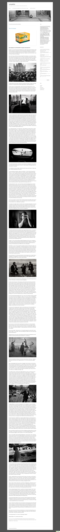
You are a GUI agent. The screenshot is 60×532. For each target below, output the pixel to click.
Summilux (44, 41)
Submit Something (32, 8)
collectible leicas (44, 27)
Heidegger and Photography (44, 29)
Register (41, 85)
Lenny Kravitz (46, 38)
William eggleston (42, 44)
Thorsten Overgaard (44, 42)
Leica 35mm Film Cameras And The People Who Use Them (20, 8)
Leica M (45, 32)
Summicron (41, 41)
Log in (41, 86)
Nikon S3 (44, 39)
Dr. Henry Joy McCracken (43, 28)
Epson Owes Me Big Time (43, 73)
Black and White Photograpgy (31, 519)
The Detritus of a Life (42, 51)
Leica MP (42, 36)
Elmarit (48, 28)
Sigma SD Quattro (43, 40)
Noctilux (47, 39)
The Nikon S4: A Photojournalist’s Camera (45, 56)
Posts (10, 8)
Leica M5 (47, 34)
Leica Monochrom (48, 35)
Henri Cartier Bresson (44, 30)
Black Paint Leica (48, 26)
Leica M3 (46, 33)
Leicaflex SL (44, 31)
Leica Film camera (30, 518)
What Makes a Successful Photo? (44, 60)
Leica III (47, 31)
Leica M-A (49, 32)
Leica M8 (45, 35)
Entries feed (41, 87)
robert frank (42, 39)
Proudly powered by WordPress (13, 528)
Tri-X (12, 520)
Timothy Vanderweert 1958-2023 (44, 52)
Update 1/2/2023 (42, 55)
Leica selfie (42, 38)
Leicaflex (41, 31)
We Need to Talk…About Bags (44, 71)
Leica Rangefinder (44, 37)
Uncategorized (15, 519)
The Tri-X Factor (12, 28)
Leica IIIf (49, 31)
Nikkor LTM (41, 39)
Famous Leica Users (25, 518)
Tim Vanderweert (43, 43)
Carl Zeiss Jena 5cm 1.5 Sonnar (45, 26)
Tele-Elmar (47, 41)
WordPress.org (42, 89)
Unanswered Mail (42, 54)
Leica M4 (42, 34)
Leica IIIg (41, 32)
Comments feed (42, 88)
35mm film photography (23, 519)
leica (50, 30)
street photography (48, 40)
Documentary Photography (19, 518)
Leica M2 (42, 33)
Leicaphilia (12, 4)
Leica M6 (41, 35)
